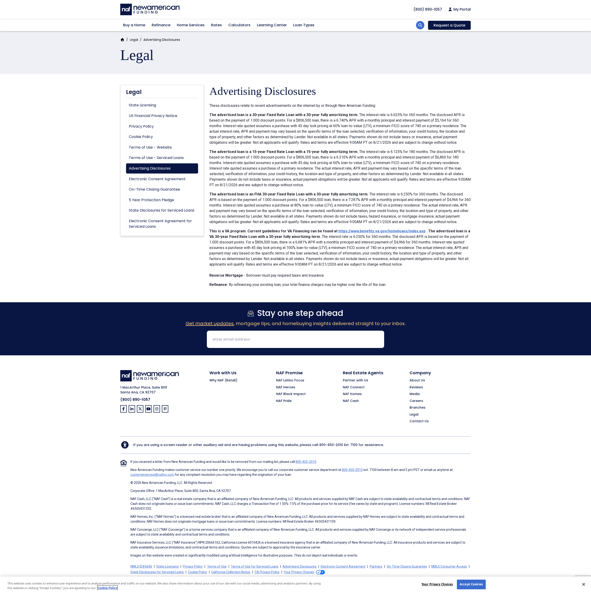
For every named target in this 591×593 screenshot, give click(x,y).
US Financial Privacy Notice (153, 115)
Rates (216, 25)
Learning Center (272, 25)
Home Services (191, 25)
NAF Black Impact (291, 394)
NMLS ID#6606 (141, 566)
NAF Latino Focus (290, 380)
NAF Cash (351, 401)
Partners (376, 566)
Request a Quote (449, 25)
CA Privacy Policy (267, 572)
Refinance (161, 25)
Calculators (239, 25)
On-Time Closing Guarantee (154, 189)
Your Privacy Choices (437, 584)
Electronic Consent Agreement (157, 179)
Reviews (416, 387)
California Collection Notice (230, 572)
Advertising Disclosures (150, 168)
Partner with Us (355, 380)
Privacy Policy (141, 126)
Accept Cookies (471, 584)
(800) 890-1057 (135, 399)
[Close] (584, 584)
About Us (417, 380)
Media (415, 394)
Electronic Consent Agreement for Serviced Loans (160, 223)
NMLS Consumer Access (449, 566)
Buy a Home (134, 25)
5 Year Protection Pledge (151, 200)
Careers (416, 401)
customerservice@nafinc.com (152, 474)
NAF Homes (352, 394)
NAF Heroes (285, 387)
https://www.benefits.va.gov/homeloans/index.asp (381, 231)
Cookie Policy (141, 136)
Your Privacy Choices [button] (299, 572)
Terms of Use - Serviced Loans (156, 157)
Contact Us (419, 421)
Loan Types (303, 25)
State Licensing (142, 105)
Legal (134, 39)
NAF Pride (284, 401)
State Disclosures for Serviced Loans (161, 210)
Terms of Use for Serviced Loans (254, 566)
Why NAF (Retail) (223, 380)
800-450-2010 (331, 445)
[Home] (150, 9)
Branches (417, 408)
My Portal (461, 9)
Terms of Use (217, 566)
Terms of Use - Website (150, 147)
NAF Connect (354, 387)
